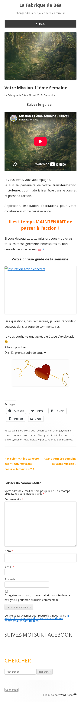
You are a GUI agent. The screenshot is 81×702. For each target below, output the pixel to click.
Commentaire (14, 499)
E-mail (9, 566)
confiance (17, 435)
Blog (20, 430)
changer (57, 430)
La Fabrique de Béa (40, 5)
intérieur (69, 435)
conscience (30, 435)
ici (39, 249)
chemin (67, 430)
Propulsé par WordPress (58, 694)
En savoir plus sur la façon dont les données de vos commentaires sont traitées (37, 618)
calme (48, 430)
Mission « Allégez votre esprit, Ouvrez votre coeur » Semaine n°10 (22, 464)
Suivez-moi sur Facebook (38, 634)
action (40, 430)
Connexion (11, 689)
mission (18, 439)
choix (8, 435)
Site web (10, 579)
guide (47, 435)
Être (40, 435)
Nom (9, 551)
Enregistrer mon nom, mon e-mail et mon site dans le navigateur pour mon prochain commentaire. (37, 598)
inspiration (57, 435)
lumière (9, 439)
